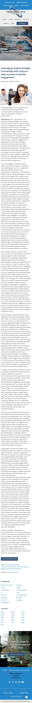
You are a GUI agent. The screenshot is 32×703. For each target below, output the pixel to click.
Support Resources (21, 2)
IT (1, 593)
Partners (26, 19)
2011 (2, 625)
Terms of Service (16, 696)
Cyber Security (21, 590)
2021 (23, 615)
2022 (12, 615)
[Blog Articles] (9, 682)
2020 (2, 617)
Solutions (18, 19)
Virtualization (5, 603)
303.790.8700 (24, 5)
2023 (2, 615)
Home (5, 19)
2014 (2, 622)
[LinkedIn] (16, 682)
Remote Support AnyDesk (11, 5)
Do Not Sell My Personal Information (21, 701)
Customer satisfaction (8, 567)
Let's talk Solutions (16, 654)
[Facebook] (12, 682)
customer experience (12, 565)
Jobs (18, 593)
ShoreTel (4, 600)
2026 (2, 612)
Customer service (22, 567)
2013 (12, 622)
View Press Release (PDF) (9, 559)
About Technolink (7, 585)
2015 (23, 620)
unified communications (9, 569)
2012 (23, 622)
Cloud (18, 588)
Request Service (9, 2)
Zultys (19, 569)
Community (5, 590)
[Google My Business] (19, 682)
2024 (23, 612)
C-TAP (3, 588)
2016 (12, 620)
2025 (13, 612)
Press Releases (13, 572)
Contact (22, 23)
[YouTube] (22, 682)
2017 (2, 620)
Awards (19, 585)
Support (6, 23)
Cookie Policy (24, 693)
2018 (23, 617)
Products (4, 598)
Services (19, 598)
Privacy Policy (8, 693)
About (11, 19)
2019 (12, 617)
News (13, 23)
